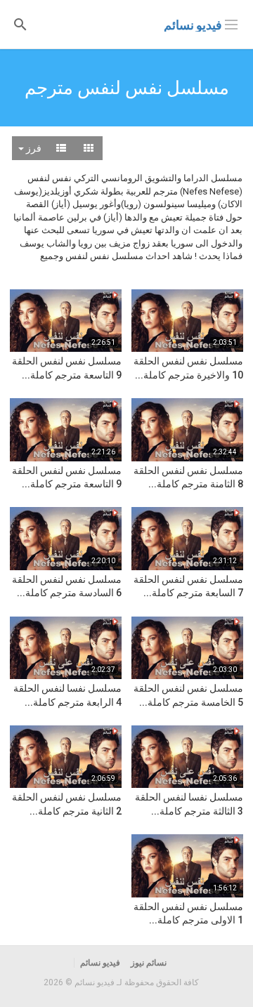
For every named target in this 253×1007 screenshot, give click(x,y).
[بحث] (20, 23)
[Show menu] (231, 23)
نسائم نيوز (149, 963)
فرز (32, 148)
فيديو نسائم (193, 25)
